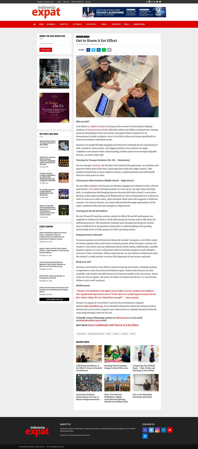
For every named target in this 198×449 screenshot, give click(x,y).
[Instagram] (157, 429)
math (108, 334)
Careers (88, 2)
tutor (133, 334)
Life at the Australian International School (142, 395)
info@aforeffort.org (88, 320)
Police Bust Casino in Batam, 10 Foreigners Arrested (52, 277)
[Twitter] (151, 429)
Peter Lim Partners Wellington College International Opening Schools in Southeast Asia (116, 398)
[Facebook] (145, 429)
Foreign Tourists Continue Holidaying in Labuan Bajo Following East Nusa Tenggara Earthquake (48, 177)
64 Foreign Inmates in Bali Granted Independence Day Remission (47, 192)
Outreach (77, 24)
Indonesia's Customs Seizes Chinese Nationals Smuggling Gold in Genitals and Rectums (47, 160)
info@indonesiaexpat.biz (79, 435)
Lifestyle (64, 24)
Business (51, 24)
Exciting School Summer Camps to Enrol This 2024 (116, 366)
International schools (96, 334)
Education (91, 24)
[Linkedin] (163, 429)
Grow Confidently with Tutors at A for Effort (113, 325)
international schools (97, 130)
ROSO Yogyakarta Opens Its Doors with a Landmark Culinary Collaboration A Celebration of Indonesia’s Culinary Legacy (53, 236)
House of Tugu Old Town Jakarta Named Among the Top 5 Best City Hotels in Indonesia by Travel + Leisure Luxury (48, 210)
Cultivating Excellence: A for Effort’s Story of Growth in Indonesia (89, 368)
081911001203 (123, 317)
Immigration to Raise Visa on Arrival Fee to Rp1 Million (48, 143)
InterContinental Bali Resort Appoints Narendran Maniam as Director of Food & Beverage (52, 264)
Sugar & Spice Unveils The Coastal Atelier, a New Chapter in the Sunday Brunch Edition (54, 250)
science (115, 334)
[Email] (145, 436)
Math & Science (98, 126)
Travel (104, 24)
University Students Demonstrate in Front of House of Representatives (88, 396)
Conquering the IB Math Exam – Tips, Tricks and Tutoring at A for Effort (144, 368)
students (96, 165)
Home (59, 2)
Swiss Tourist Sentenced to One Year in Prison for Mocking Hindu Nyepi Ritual (54, 290)
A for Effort (94, 189)
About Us (66, 2)
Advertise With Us (77, 2)
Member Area (139, 24)
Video (126, 24)
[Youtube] (169, 429)
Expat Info (116, 24)
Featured (86, 36)
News (41, 24)
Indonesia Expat (83, 44)
